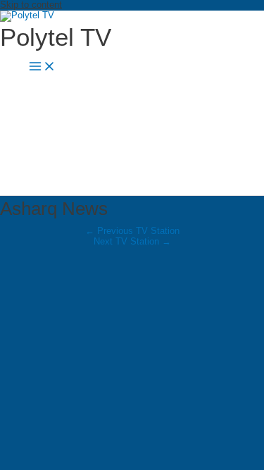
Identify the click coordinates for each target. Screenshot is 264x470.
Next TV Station (132, 241)
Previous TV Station (132, 230)
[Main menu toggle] (42, 66)
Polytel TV (55, 37)
